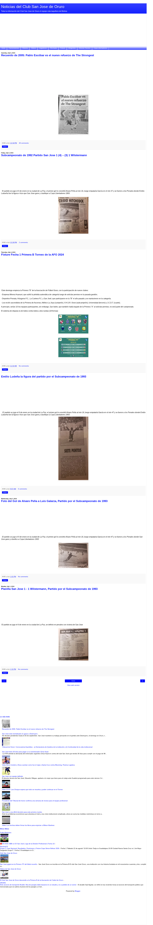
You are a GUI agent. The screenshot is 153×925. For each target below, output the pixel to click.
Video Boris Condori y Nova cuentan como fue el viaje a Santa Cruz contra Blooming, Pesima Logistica (38, 765)
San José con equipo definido (12, 776)
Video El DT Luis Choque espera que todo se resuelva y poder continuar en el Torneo (32, 789)
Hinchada (53, 48)
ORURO (3, 883)
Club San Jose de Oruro (8, 853)
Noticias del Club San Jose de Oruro (32, 6)
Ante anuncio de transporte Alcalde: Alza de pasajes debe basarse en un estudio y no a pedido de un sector (38, 885)
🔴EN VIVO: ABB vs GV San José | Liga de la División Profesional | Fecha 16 (27, 844)
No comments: (24, 366)
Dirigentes (72, 48)
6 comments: (22, 489)
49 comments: (24, 143)
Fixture (62, 48)
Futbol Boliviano (5, 832)
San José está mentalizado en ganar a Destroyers (20, 734)
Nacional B (4, 846)
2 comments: (23, 242)
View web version (73, 685)
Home (73, 681)
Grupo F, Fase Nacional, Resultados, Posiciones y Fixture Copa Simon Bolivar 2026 (30, 848)
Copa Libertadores (100, 48)
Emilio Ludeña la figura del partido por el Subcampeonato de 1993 (43, 376)
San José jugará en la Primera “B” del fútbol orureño (19, 864)
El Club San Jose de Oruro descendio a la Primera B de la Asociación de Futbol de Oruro (32, 880)
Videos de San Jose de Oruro (10, 869)
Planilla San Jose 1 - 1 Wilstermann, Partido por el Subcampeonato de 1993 (49, 588)
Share (5, 146)
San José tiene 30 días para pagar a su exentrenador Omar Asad (25, 752)
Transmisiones (14, 48)
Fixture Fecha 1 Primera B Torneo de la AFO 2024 (32, 254)
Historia (25, 48)
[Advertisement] (73, 30)
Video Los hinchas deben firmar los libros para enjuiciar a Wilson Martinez (28, 825)
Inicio (3, 48)
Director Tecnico (84, 48)
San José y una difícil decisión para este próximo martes (22, 812)
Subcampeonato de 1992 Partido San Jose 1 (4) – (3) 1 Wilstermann (44, 155)
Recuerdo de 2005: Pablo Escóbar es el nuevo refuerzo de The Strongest (47, 55)
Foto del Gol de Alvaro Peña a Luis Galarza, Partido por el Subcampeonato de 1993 (54, 501)
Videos (33, 48)
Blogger (77, 891)
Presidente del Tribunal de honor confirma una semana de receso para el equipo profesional (35, 801)
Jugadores (43, 48)
